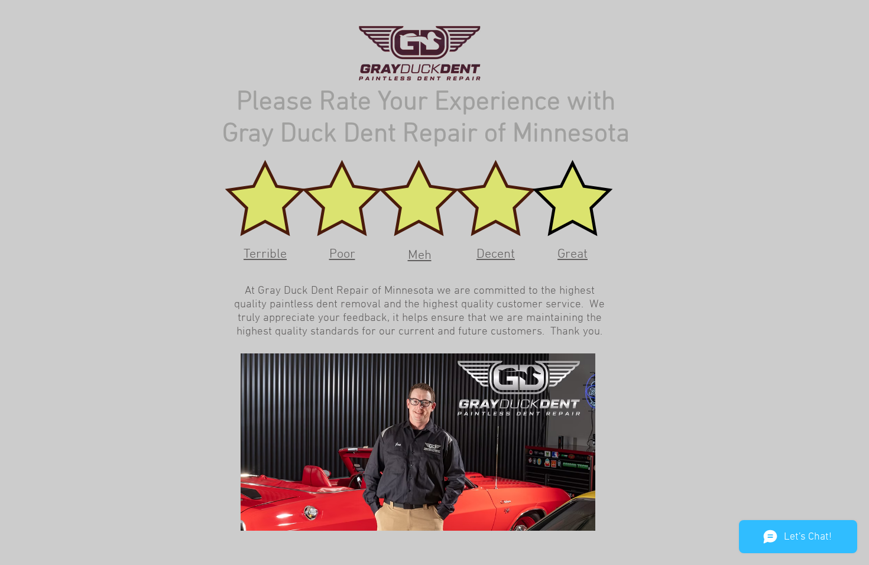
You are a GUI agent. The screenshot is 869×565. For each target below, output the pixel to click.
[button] (265, 198)
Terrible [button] (265, 254)
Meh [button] (420, 256)
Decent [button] (495, 254)
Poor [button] (342, 254)
